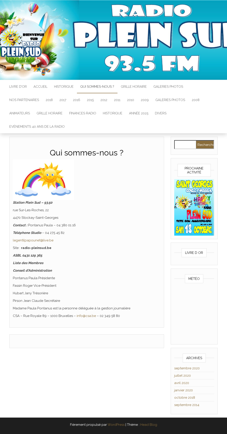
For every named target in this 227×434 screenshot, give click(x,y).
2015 (90, 100)
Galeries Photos (168, 87)
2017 (62, 100)
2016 (76, 100)
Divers (160, 113)
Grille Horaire (134, 87)
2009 (145, 100)
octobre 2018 (184, 398)
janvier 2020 (183, 390)
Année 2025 (138, 113)
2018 (49, 100)
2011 (117, 100)
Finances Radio (82, 113)
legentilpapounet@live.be (33, 240)
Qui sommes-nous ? (97, 87)
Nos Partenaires (24, 100)
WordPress (116, 425)
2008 (196, 100)
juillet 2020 (182, 376)
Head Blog (148, 425)
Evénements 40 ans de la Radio (37, 127)
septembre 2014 (186, 405)
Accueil (40, 87)
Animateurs (19, 113)
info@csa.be (86, 316)
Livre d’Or (18, 87)
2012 (103, 100)
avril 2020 (181, 383)
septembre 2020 (187, 368)
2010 (130, 100)
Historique (64, 87)
